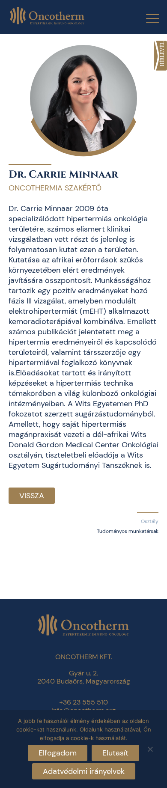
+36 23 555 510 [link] (83, 702)
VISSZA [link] (31, 496)
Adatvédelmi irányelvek (84, 771)
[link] (160, 56)
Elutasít (115, 753)
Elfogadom (58, 753)
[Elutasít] (150, 748)
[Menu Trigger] (147, 18)
